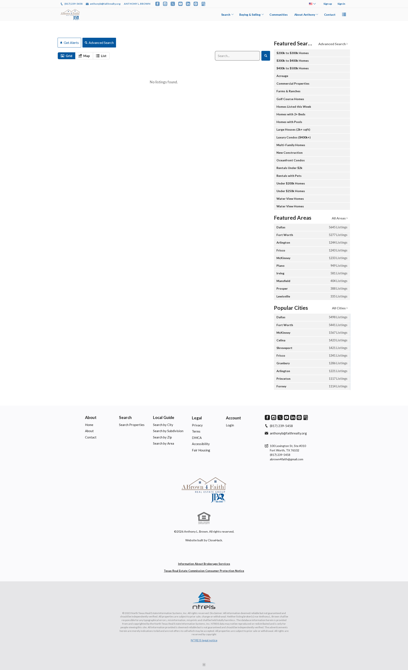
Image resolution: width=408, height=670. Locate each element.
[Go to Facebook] (157, 4)
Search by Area (163, 443)
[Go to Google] (203, 4)
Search (225, 14)
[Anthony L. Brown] (204, 489)
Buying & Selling (249, 14)
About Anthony (304, 14)
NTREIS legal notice (204, 640)
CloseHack (215, 540)
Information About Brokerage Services (204, 563)
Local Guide (163, 417)
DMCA (197, 438)
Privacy (197, 425)
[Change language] (312, 3)
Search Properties (131, 425)
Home (89, 425)
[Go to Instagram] (165, 4)
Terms (196, 431)
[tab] (66, 55)
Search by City (163, 425)
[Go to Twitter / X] (173, 4)
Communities (278, 14)
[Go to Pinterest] (196, 4)
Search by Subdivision (168, 431)
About (90, 417)
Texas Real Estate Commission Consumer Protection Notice (204, 570)
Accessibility (201, 444)
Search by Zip (162, 437)
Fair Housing (201, 450)
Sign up (327, 3)
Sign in (341, 3)
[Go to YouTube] (180, 4)
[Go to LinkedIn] (188, 4)
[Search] (265, 56)
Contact (330, 14)
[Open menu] (344, 14)
